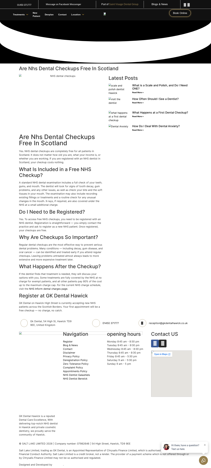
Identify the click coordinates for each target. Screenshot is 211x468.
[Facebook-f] (185, 5)
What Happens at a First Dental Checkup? (160, 112)
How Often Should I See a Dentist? (155, 99)
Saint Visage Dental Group (123, 4)
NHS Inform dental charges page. (48, 288)
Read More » (138, 92)
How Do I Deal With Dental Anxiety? (156, 126)
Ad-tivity (58, 464)
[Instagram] (188, 5)
